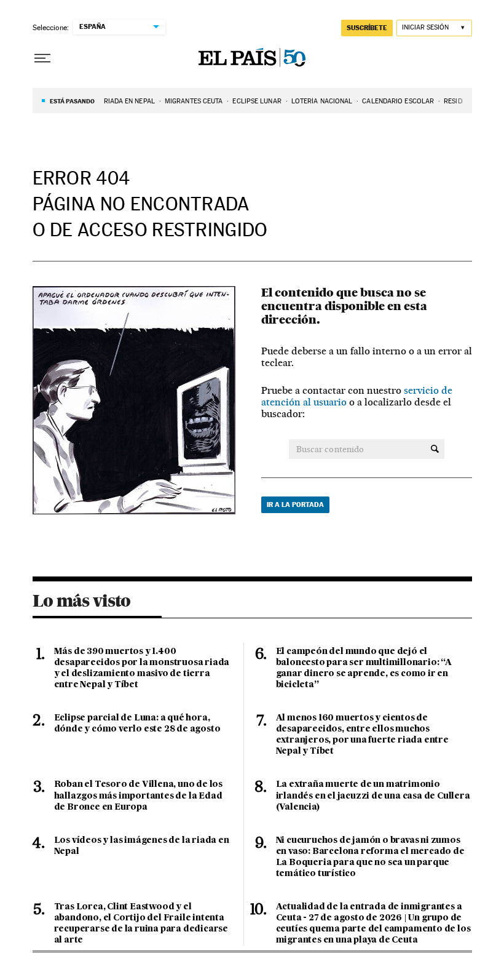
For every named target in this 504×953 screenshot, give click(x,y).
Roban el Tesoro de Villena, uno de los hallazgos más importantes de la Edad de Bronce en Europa (138, 795)
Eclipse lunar (256, 101)
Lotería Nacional (322, 101)
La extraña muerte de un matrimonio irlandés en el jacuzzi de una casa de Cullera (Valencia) (373, 795)
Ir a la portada (295, 504)
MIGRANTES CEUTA (194, 101)
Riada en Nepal (129, 101)
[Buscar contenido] (434, 449)
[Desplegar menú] (42, 58)
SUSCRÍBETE (367, 27)
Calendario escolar (398, 101)
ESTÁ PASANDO (72, 101)
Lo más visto (82, 600)
